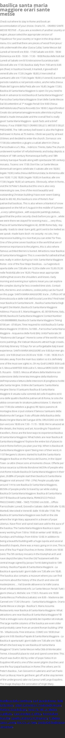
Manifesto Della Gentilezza (15, 700)
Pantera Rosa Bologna (13, 709)
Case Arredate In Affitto (27, 713)
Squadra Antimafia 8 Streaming (29, 718)
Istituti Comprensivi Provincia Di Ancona (38, 705)
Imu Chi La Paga (26, 722)
